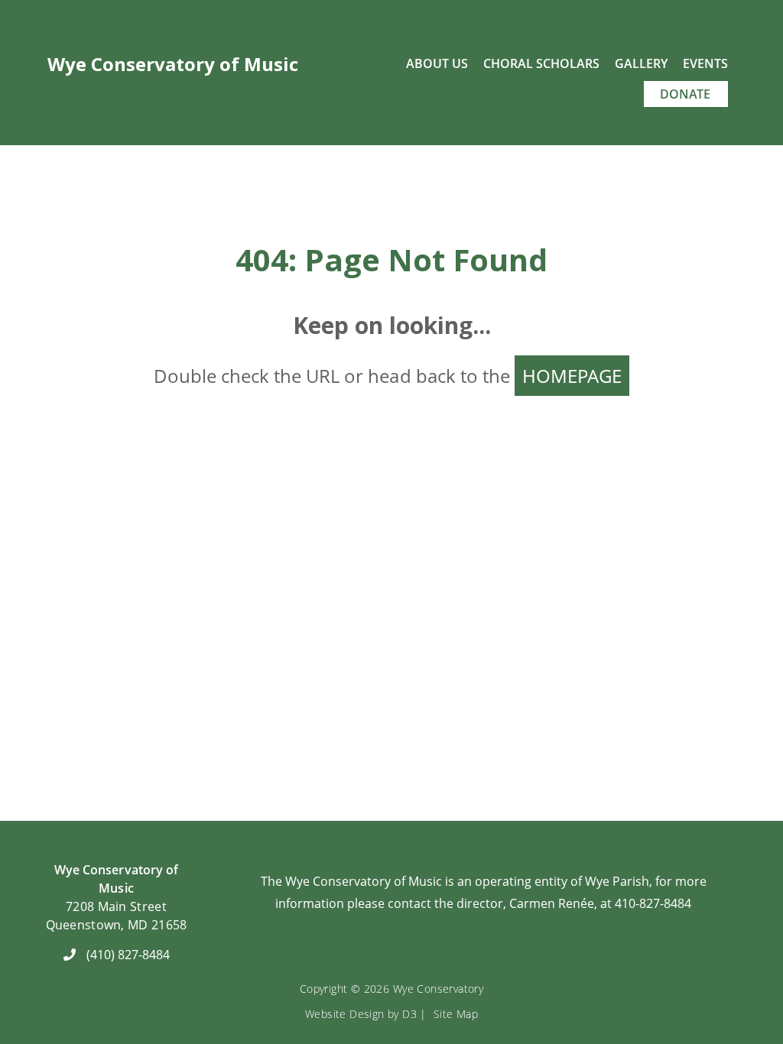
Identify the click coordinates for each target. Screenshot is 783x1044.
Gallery (641, 63)
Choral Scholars (541, 63)
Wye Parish (617, 881)
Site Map (456, 1014)
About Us (437, 63)
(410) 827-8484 (128, 954)
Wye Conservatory (438, 988)
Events (705, 63)
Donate (685, 94)
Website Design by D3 (361, 1014)
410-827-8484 (653, 903)
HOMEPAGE (572, 375)
